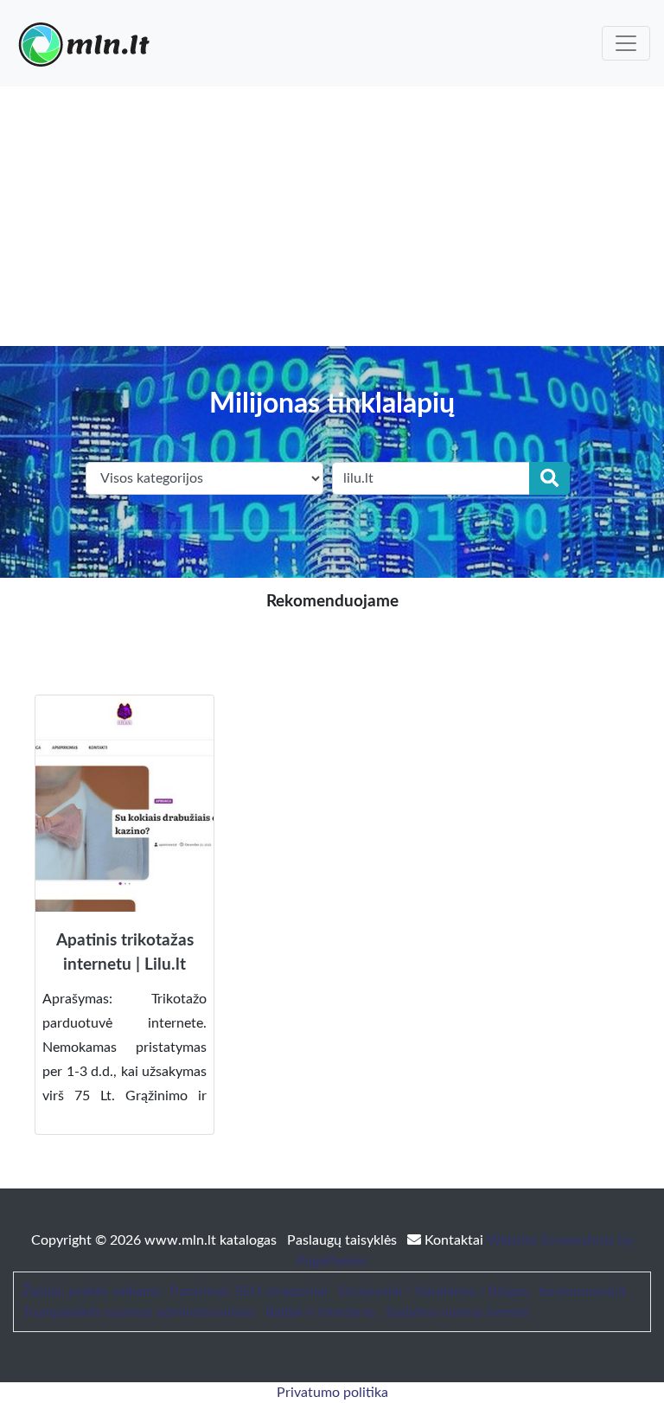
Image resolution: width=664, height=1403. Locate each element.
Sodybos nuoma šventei (457, 1312)
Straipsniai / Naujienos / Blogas (433, 1291)
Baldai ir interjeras (320, 1312)
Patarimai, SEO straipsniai (249, 1291)
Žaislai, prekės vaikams (91, 1291)
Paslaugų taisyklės (343, 1240)
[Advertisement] (332, 216)
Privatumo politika (332, 1393)
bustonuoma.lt (583, 1291)
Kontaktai (454, 1240)
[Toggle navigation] (626, 43)
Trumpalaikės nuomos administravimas (138, 1312)
